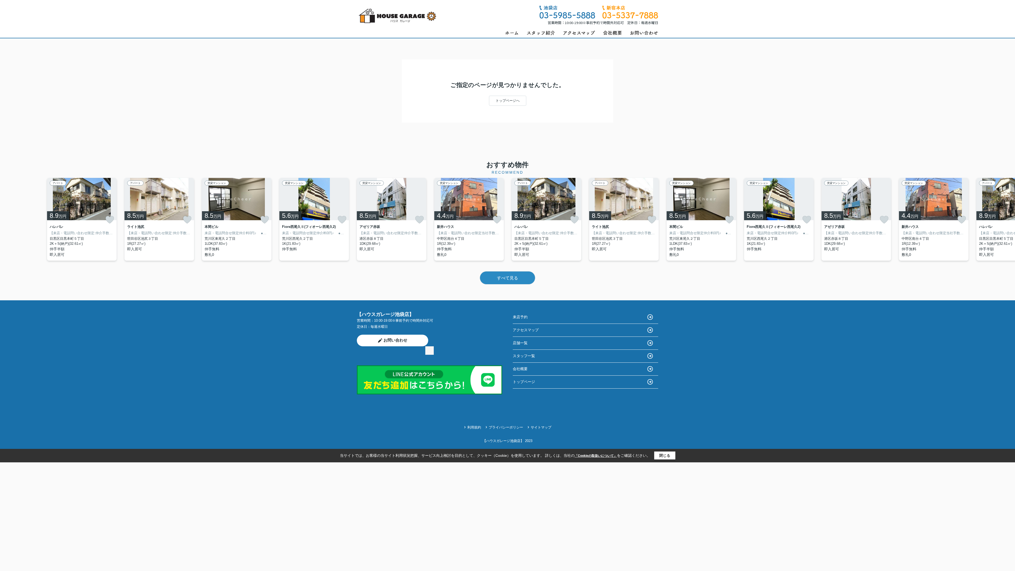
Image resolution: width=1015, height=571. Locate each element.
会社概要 (520, 369)
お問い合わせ (395, 340)
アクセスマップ (526, 330)
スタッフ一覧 (524, 356)
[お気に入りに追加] (109, 220)
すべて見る (507, 278)
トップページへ (508, 101)
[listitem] (391, 219)
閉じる (664, 455)
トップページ (524, 382)
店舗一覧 (520, 343)
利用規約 (474, 427)
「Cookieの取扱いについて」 (596, 456)
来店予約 (520, 317)
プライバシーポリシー (506, 427)
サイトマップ (541, 427)
